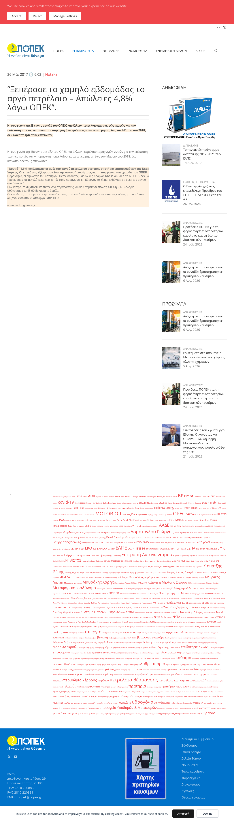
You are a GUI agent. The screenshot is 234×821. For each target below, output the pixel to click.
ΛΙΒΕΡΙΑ (199, 572)
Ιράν (206, 561)
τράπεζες (100, 703)
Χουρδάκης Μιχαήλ (120, 622)
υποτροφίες (208, 703)
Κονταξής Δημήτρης (109, 572)
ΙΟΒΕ (183, 561)
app (122, 496)
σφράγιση (115, 696)
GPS (119, 508)
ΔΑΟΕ (103, 542)
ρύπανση (155, 692)
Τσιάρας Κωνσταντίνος (95, 617)
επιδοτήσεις (190, 646)
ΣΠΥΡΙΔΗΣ (57, 607)
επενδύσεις (175, 647)
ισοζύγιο (218, 653)
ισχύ (70, 658)
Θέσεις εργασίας (193, 797)
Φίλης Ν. (184, 617)
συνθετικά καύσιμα (87, 696)
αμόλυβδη (129, 626)
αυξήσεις (207, 633)
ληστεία (169, 664)
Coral (218, 496)
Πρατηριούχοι (115, 603)
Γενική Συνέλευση (193, 537)
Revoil (109, 520)
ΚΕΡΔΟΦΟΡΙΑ (96, 567)
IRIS (196, 508)
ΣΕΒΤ (194, 603)
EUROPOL (191, 503)
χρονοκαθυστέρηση (137, 714)
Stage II (202, 520)
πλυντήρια (94, 686)
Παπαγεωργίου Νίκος (174, 593)
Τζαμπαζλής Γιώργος (191, 612)
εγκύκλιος (170, 642)
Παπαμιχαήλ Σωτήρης (116, 598)
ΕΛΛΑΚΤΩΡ (111, 549)
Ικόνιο (188, 561)
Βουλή (110, 537)
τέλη (131, 696)
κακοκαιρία (111, 658)
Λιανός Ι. (222, 572)
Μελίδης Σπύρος (175, 582)
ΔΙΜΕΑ (146, 542)
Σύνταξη (77, 612)
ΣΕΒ (190, 603)
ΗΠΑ (63, 561)
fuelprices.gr (89, 508)
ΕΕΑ (82, 549)
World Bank (128, 526)
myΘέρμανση (152, 515)
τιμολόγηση (68, 703)
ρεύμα (143, 692)
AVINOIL (142, 496)
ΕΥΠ (215, 549)
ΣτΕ (161, 607)
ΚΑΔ (217, 561)
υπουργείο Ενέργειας (70, 708)
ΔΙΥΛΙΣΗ (153, 542)
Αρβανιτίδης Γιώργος (118, 533)
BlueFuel (169, 497)
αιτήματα (121, 627)
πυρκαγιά (136, 692)
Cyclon (89, 503)
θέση (183, 653)
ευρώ (89, 653)
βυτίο (134, 638)
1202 (69, 497)
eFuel (161, 503)
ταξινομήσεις (159, 696)
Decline (207, 813)
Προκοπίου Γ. (125, 603)
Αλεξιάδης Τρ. (57, 533)
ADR (91, 496)
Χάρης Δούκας (58, 622)
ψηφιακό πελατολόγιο (191, 713)
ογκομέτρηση (75, 674)
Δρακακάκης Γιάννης (61, 549)
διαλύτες (108, 642)
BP (180, 495)
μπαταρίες (172, 669)
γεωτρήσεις (187, 638)
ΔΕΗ (107, 542)
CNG (213, 496)
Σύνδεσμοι (189, 745)
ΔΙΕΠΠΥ (138, 542)
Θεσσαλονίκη (150, 561)
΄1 (157, 526)
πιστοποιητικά (58, 687)
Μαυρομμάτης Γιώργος (122, 583)
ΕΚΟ (88, 548)
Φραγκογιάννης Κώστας (195, 617)
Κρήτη (133, 572)
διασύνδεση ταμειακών (123, 642)
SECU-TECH (162, 520)
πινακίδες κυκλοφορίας (215, 681)
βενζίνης (112, 638)
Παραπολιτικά (146, 598)
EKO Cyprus (168, 503)
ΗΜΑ (59, 561)
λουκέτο (210, 664)
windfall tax (114, 526)
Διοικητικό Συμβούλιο (200, 542)
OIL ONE (169, 515)
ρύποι (161, 692)
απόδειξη (137, 632)
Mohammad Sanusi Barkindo (85, 515)
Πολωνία (87, 603)
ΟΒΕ (194, 588)
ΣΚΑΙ (218, 603)
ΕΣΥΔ (197, 549)
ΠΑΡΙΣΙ (84, 594)
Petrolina (213, 515)
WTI (134, 525)
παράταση (108, 674)
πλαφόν (70, 686)
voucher (107, 526)
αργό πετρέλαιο (177, 632)
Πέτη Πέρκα (154, 594)
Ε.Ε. (72, 549)
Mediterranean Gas (59, 515)
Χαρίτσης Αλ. (74, 622)
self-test (171, 520)
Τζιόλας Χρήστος (209, 612)
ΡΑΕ (154, 603)
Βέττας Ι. (200, 533)
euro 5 (184, 503)
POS (62, 520)
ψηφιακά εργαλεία (151, 714)
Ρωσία (169, 603)
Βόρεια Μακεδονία (158, 538)
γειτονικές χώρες (176, 638)
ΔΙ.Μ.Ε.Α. (130, 542)
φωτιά (74, 714)
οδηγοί (87, 674)
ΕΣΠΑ (190, 548)
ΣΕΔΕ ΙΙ (199, 603)
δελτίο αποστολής (209, 638)
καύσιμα (183, 657)
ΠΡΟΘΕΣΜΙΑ (131, 594)
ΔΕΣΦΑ (124, 542)
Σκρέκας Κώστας (140, 607)
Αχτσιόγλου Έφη (186, 532)
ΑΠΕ (175, 526)
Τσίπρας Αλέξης (59, 617)
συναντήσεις (64, 696)
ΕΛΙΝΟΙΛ (102, 548)
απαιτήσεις (73, 633)
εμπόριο (124, 647)
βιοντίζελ (127, 638)
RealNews (80, 520)
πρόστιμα (105, 691)
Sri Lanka (195, 520)
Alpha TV (99, 496)
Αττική (176, 533)
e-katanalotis (126, 503)
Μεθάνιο (134, 583)
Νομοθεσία (190, 765)
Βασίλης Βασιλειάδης (218, 533)
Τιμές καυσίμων (193, 771)
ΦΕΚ (157, 617)
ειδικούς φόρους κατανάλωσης (186, 643)
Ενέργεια (69, 555)
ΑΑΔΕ (164, 525)
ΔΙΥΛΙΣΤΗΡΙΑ (160, 542)
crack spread (81, 503)
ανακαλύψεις (160, 627)
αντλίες (57, 632)
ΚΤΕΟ (107, 567)
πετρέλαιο (103, 680)
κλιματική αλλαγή (61, 664)
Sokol (190, 520)
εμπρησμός (116, 647)
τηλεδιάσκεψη (198, 697)
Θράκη (160, 561)
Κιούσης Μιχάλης (72, 572)
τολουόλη (92, 703)
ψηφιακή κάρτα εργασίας (169, 714)
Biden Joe (161, 496)
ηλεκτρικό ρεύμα (153, 653)
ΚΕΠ (89, 567)
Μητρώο (109, 589)
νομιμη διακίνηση (206, 670)
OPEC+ (190, 514)
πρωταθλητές (92, 692)
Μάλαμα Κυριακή (111, 577)
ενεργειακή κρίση (134, 647)
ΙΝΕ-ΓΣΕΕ (177, 561)
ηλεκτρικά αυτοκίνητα (103, 652)
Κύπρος (171, 572)
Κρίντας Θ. (140, 572)
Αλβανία (209, 526)
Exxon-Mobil (209, 502)
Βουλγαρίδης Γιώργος (136, 538)
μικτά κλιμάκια (155, 670)
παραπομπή (188, 674)
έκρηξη (178, 622)
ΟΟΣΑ (202, 589)
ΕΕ (79, 549)
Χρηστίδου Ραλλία (148, 622)
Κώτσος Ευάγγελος (186, 572)
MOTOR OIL (108, 513)
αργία (159, 633)
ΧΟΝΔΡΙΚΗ (221, 617)
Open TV (197, 515)
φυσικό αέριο (62, 713)
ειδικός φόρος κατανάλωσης (207, 643)
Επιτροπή (117, 555)
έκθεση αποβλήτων (167, 622)
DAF (94, 503)
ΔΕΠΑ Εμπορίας (115, 542)
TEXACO (213, 520)
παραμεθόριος (175, 674)
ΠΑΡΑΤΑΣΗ (78, 594)
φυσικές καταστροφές (218, 708)
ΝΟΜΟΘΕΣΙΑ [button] (138, 51)
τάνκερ (125, 696)
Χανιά (65, 622)
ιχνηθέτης (76, 658)
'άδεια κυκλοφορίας (60, 497)
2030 (74, 496)
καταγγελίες (138, 658)
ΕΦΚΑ (54, 555)
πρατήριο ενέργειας (154, 687)
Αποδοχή (183, 813)
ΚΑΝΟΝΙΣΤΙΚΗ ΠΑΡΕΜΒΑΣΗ (72, 567)
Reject (37, 16)
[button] (216, 50)
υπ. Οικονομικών (186, 703)
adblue (85, 497)
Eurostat (198, 503)
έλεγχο (185, 622)
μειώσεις (101, 670)
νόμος (65, 674)
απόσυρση (145, 633)
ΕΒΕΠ (76, 549)
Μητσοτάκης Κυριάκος (122, 588)
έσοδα (203, 622)
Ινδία (201, 561)
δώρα (162, 643)
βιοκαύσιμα (119, 638)
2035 (79, 496)
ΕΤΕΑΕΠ (202, 549)
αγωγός (84, 626)
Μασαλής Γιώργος (198, 577)
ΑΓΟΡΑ (200, 51)
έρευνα (198, 622)
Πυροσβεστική (147, 603)
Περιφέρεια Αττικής (159, 598)
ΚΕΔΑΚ (85, 566)
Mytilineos (142, 514)
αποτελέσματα (117, 633)
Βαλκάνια (207, 533)
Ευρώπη (210, 555)
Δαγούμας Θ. (169, 542)
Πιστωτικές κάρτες (219, 598)
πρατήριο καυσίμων (175, 686)
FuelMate (69, 508)
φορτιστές (204, 708)
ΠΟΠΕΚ (114, 593)
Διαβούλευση (181, 542)
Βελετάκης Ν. (58, 538)
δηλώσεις (81, 642)
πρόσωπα (117, 691)
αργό (163, 633)
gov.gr (114, 508)
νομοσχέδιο (58, 674)
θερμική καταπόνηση (193, 653)
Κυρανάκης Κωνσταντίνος (155, 572)
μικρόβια (146, 670)
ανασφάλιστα (171, 626)
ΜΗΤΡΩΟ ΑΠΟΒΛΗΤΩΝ (96, 577)
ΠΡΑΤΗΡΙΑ (123, 594)
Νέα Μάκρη (167, 589)
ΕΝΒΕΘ (140, 548)
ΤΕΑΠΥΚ (130, 612)
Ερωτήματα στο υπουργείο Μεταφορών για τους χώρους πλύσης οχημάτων (204, 357)
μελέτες (110, 669)
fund (95, 508)
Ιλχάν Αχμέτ (195, 561)
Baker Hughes (151, 497)
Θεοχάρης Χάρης (138, 561)
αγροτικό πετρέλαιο (63, 626)
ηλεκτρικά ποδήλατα (139, 653)
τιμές (206, 696)
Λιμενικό (56, 577)
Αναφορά (105, 532)
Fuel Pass (78, 507)
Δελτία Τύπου (191, 758)
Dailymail (99, 503)
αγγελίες (211, 621)
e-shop (133, 503)
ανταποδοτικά (214, 626)
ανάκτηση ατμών (140, 627)
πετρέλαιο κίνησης (172, 680)
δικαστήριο (138, 643)
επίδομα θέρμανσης (159, 647)
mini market (71, 515)
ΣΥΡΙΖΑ (66, 607)
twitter (81, 526)
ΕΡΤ (179, 548)
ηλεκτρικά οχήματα (123, 653)
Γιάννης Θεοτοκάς (88, 542)
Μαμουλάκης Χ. (162, 577)
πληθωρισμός (83, 687)
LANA (204, 508)
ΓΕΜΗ (167, 538)
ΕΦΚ (221, 548)
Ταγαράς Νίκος (140, 612)
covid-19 (66, 502)
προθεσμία (73, 692)
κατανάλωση (149, 658)
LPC (215, 508)
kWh (200, 508)
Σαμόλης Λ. (87, 607)
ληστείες (176, 664)
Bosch (175, 497)
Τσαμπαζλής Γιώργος (74, 617)
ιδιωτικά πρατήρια (207, 653)
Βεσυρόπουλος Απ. (82, 537)
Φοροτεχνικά (191, 778)
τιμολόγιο (78, 703)
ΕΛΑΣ (94, 549)
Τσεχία (84, 617)
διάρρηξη (89, 643)
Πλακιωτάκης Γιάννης (75, 603)
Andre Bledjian (109, 497)
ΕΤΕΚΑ (208, 549)
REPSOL (102, 520)
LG (208, 508)
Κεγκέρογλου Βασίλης (187, 567)
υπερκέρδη (198, 703)
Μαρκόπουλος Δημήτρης (180, 577)
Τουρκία (220, 612)
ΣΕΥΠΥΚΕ (213, 603)
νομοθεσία (216, 670)
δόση (157, 643)
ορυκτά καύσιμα (96, 674)
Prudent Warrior (70, 520)
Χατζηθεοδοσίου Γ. (90, 622)
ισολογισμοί (57, 658)
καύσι (173, 658)
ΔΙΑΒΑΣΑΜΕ (190, 145)
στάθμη (178, 692)
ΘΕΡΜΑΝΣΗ (111, 51)
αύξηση (81, 638)
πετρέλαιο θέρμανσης (134, 679)
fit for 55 (62, 508)
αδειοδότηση (94, 626)
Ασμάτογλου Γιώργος (152, 531)
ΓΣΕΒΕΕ (174, 537)
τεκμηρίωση (179, 697)
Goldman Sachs (105, 508)
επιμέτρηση (75, 653)
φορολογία (161, 708)
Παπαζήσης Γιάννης (82, 598)
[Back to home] (25, 50)
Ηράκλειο (99, 561)
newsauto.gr (162, 515)
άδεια (158, 622)
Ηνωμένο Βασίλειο (88, 561)
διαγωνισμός (98, 643)
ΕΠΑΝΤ (148, 549)
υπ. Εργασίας (175, 703)
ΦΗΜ (163, 617)
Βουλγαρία (122, 537)
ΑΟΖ (171, 526)
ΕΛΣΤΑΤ (132, 548)
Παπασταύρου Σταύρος (132, 598)
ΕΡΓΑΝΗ (173, 549)
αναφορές (180, 627)
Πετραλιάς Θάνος (186, 598)
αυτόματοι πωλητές (71, 638)
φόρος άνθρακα (107, 714)
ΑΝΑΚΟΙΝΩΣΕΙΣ (193, 222)
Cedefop (197, 496)
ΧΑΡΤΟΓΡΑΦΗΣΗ (210, 617)
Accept (16, 16)
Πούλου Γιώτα (96, 603)
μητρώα (136, 669)
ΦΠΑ (176, 616)
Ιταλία (212, 560)
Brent (188, 496)
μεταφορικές (125, 670)
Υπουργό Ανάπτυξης (146, 617)
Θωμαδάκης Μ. (168, 561)
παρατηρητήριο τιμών (205, 674)
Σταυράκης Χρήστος (175, 607)
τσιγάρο (115, 703)
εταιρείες (83, 653)
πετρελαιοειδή (196, 680)
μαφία (89, 670)
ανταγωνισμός (201, 626)
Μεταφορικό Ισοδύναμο (74, 587)
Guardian (139, 508)
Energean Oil (177, 503)
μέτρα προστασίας (79, 670)
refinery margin (92, 520)
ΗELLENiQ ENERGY (220, 555)
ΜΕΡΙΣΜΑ (85, 577)
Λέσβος (215, 572)
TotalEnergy (73, 526)
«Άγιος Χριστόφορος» (149, 526)
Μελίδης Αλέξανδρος (149, 582)
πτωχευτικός (126, 692)
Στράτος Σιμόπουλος (217, 608)
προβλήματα (194, 687)
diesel (119, 503)
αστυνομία (192, 633)
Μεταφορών (101, 589)
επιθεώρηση (219, 647)
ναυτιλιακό (183, 669)
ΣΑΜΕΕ (178, 602)
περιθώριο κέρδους (80, 680)
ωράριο (209, 712)
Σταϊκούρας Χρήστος (198, 607)
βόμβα (167, 638)
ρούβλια (149, 692)
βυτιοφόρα (144, 637)
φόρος (98, 714)
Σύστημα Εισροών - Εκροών (100, 612)
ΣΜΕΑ (222, 603)
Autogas (135, 497)
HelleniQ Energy (164, 507)
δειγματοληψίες (197, 638)
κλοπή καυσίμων (78, 664)
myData (132, 514)
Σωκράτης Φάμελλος (63, 612)
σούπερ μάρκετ (169, 692)
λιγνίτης (183, 664)
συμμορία (193, 692)
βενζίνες (93, 638)
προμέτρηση (82, 692)
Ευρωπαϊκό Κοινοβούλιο (198, 555)
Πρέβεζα (106, 603)
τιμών (85, 703)
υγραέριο (125, 702)
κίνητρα (103, 658)
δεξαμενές (58, 642)
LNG (212, 508)
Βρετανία (148, 538)
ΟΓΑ (198, 589)
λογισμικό (201, 664)
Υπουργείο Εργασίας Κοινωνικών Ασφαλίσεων (123, 617)
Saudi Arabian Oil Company (146, 520)
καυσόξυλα (166, 658)
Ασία (128, 533)
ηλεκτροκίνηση (170, 652)
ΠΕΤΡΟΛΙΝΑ (101, 593)
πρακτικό (124, 687)
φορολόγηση (184, 708)
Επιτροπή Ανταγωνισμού (146, 554)
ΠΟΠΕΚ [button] (58, 51)
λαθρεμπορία (134, 664)
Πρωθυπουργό (136, 603)
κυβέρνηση (101, 664)
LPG (219, 508)
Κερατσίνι (199, 567)
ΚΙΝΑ (103, 567)
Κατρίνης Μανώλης (171, 566)
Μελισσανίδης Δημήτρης (196, 583)
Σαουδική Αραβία (99, 608)
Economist (154, 503)
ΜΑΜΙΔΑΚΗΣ (67, 577)
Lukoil (224, 508)
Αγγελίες (188, 791)
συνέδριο (211, 692)
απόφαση (153, 633)
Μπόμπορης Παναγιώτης (141, 589)
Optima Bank (205, 515)
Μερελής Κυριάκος (212, 583)
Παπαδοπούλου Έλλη (214, 594)
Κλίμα (82, 572)
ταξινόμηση (170, 697)
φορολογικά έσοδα (172, 708)
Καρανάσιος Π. (155, 566)
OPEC (179, 513)
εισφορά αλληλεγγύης (86, 647)
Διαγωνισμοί (191, 784)
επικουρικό (61, 652)
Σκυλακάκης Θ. (154, 608)
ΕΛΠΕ (121, 547)
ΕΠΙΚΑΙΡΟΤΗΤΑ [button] (83, 51)
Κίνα (111, 567)
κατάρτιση (128, 658)
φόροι (92, 713)
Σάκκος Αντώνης (76, 608)
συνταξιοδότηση (104, 697)
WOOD (121, 526)
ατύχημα (200, 633)
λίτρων (120, 664)
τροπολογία (108, 703)
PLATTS (222, 514)
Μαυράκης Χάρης (98, 582)
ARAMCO (128, 496)
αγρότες (76, 626)
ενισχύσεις (144, 647)
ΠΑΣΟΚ (91, 593)
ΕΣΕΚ (183, 549)
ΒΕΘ (195, 533)
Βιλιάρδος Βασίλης (98, 538)
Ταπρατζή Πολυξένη (154, 612)
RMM (114, 520)
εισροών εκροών (65, 647)
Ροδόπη (161, 602)
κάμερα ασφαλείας (87, 658)
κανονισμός (120, 658)
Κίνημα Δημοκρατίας (121, 567)
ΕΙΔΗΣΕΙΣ (189, 182)
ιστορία (65, 658)
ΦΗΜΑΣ (169, 617)
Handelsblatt (149, 508)
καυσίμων (158, 658)
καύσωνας (195, 658)
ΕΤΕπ (212, 549)
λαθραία (126, 664)
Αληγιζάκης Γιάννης (74, 532)
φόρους (118, 714)
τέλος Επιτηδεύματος (144, 696)
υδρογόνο (142, 702)
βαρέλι (87, 638)
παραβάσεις (118, 674)
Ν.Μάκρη (153, 589)
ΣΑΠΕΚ (185, 603)
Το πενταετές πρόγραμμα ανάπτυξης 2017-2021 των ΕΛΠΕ (202, 153)
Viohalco (100, 526)
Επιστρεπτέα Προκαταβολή (89, 555)
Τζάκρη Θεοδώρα (171, 612)
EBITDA (147, 503)
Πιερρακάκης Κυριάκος (202, 598)
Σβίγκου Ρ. (109, 608)
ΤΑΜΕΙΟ (122, 612)
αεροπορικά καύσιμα (109, 627)
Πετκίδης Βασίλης (173, 598)
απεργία (93, 632)
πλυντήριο (105, 687)
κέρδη (96, 658)
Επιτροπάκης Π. (108, 555)
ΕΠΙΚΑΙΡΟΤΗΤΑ (205, 182)
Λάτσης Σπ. (207, 572)
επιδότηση (208, 647)
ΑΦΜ (179, 526)
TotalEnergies (60, 525)
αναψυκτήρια (189, 627)
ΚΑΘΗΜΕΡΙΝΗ (57, 567)
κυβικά (107, 664)
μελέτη (117, 670)
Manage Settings (65, 16)
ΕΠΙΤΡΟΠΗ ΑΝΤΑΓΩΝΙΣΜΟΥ (160, 549)
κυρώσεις (114, 664)
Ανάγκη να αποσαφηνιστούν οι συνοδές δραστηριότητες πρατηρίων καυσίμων (203, 271)
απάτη (65, 632)
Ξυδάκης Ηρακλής (181, 588)
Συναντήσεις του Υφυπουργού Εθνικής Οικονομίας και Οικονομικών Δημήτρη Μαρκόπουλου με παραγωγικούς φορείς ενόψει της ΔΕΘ (204, 441)
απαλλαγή (81, 633)
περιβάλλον (58, 681)
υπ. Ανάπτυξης (162, 702)
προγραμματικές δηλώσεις (208, 687)
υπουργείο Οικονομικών (88, 708)
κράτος (93, 664)
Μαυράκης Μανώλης (73, 583)
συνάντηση (202, 692)
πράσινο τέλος (116, 687)
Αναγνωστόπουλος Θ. (92, 533)
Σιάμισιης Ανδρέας (123, 607)
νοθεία (194, 669)
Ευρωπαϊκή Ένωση (181, 555)
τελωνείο (188, 696)
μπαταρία (164, 670)
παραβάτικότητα (128, 674)
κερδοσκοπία (204, 658)
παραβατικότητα (144, 674)
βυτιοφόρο (158, 637)
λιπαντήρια (191, 664)
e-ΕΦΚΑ (140, 503)
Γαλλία (181, 538)
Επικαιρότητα (191, 752)
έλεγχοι (191, 622)
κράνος (88, 664)
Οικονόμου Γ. (67, 594)
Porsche (55, 520)
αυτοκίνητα (58, 637)
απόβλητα (127, 632)
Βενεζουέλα (69, 538)
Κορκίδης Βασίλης (122, 572)
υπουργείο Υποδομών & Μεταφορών (128, 707)
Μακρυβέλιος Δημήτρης (142, 577)
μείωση (94, 670)
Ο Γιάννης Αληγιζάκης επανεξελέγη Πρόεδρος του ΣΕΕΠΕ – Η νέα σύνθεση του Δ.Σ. (202, 192)
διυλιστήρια (149, 642)
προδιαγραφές (60, 691)
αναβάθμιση (150, 627)
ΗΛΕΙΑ (55, 561)
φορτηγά (193, 708)
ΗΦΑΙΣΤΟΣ (73, 560)
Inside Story (179, 508)
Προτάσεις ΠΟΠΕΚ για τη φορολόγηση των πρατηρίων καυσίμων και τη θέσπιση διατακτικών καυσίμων (203, 233)
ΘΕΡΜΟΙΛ (107, 561)
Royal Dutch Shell (125, 520)
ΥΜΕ (105, 617)
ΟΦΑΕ (207, 589)
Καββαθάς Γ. (133, 567)
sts (208, 520)
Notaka (51, 74)
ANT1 (117, 496)
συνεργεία (74, 697)
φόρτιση (125, 713)
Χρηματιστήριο (134, 622)
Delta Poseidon (109, 503)
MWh (125, 515)
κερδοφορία (214, 658)
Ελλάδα (60, 555)
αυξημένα (214, 633)
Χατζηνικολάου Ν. (105, 622)
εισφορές (98, 647)
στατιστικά (185, 692)
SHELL (179, 520)
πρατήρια (137, 686)
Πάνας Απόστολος (143, 594)
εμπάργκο (107, 647)
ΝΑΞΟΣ (159, 589)
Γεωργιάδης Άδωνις (67, 542)
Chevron (206, 496)
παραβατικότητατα (161, 674)
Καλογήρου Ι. (142, 567)
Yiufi (139, 526)
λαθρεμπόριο (152, 663)
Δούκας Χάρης (218, 542)
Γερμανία (206, 538)
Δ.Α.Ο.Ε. (97, 542)
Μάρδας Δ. (123, 577)
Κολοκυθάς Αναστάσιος (93, 572)
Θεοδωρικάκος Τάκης (121, 561)
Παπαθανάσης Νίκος (100, 598)
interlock (189, 507)
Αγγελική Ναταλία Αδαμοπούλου (193, 526)
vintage (94, 526)
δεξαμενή (70, 642)
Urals (87, 525)
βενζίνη (102, 637)
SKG (185, 520)
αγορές (219, 622)
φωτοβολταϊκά (83, 714)
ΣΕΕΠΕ (205, 602)
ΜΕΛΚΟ (78, 577)
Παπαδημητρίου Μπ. (197, 594)
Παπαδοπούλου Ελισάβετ (61, 598)
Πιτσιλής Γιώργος (60, 603)
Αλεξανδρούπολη (220, 526)
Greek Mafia (128, 508)
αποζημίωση (106, 633)
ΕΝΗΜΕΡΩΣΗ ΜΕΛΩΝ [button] (171, 51)
